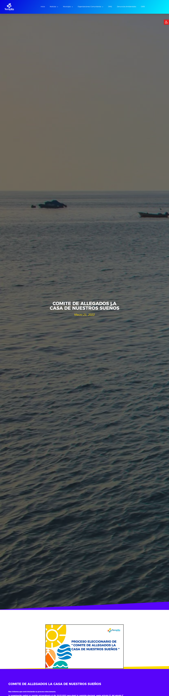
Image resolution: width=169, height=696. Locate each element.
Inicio (43, 7)
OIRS (143, 7)
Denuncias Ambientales (126, 7)
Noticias (53, 7)
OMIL (110, 7)
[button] (166, 22)
